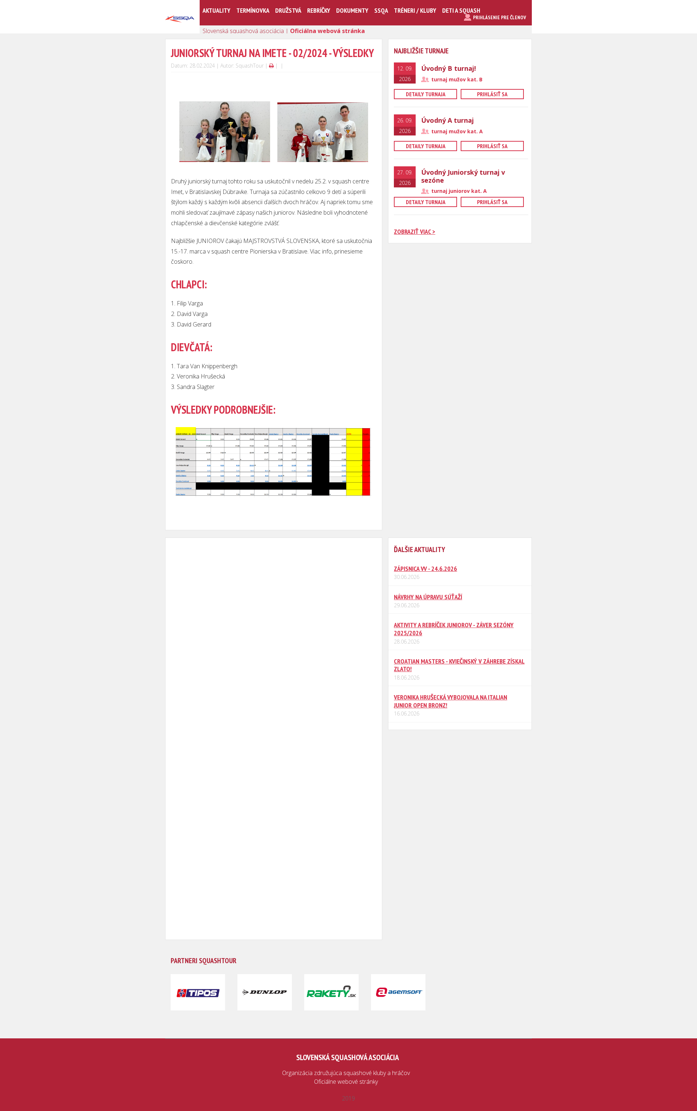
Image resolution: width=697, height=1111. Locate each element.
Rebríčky (318, 10)
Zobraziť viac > (414, 231)
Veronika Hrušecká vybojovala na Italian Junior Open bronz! (450, 701)
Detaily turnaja (425, 94)
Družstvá (288, 10)
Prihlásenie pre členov (499, 17)
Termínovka (252, 10)
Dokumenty (352, 10)
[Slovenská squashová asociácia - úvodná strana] (179, 31)
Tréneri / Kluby (415, 10)
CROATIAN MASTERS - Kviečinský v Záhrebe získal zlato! (459, 665)
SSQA (381, 10)
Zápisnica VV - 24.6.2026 (425, 568)
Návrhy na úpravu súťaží (428, 597)
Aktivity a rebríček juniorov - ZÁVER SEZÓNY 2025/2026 (454, 629)
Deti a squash (461, 10)
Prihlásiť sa (492, 94)
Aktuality (217, 10)
